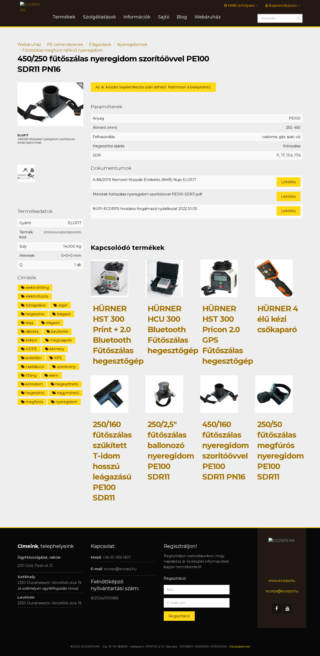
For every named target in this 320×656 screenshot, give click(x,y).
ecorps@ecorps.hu (120, 569)
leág (29, 323)
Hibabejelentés (239, 646)
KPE (57, 358)
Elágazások (100, 44)
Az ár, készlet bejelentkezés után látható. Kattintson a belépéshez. (153, 87)
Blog (182, 17)
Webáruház (29, 44)
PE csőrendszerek (65, 44)
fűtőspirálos (35, 305)
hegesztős (34, 314)
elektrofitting (37, 287)
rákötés (31, 331)
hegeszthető (66, 384)
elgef (62, 305)
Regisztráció (179, 616)
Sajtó (163, 17)
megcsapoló (60, 340)
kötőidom (34, 384)
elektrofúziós (36, 296)
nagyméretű (67, 393)
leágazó (63, 314)
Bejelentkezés (283, 5)
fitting (30, 375)
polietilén (33, 358)
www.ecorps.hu (281, 580)
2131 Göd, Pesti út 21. (36, 565)
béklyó (31, 340)
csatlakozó (34, 366)
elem (53, 375)
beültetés (59, 331)
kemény (56, 349)
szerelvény (66, 366)
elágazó (52, 323)
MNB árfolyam (241, 5)
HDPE (31, 349)
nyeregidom (66, 402)
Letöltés (288, 182)
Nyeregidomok (132, 44)
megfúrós (34, 402)
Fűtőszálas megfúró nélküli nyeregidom (62, 50)
